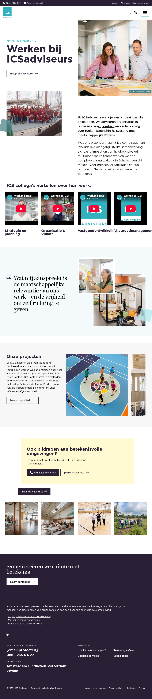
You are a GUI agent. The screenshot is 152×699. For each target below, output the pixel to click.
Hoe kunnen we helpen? (92, 650)
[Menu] (145, 12)
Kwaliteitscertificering (135, 688)
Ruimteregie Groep (124, 650)
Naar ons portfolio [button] (20, 400)
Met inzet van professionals (24, 620)
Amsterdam (17, 666)
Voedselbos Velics (88, 655)
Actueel (115, 3)
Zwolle (12, 671)
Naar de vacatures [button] (32, 491)
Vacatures (125, 3)
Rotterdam (56, 666)
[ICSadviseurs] (7, 12)
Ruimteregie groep (140, 3)
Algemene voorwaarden (95, 688)
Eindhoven (37, 666)
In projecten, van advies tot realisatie (29, 616)
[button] (43, 472)
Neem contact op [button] (20, 581)
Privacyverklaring (116, 688)
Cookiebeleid (121, 655)
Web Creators (56, 688)
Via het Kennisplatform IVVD (25, 623)
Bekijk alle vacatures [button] (22, 73)
